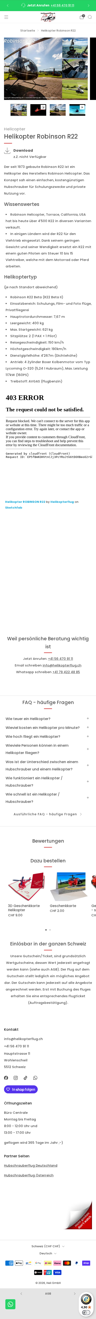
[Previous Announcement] (7, 5)
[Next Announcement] (88, 5)
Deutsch (46, 1253)
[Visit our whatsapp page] (35, 1078)
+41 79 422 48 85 (66, 672)
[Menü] (6, 17)
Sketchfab (13, 507)
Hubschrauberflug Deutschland (30, 1165)
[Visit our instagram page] (16, 1078)
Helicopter (14, 129)
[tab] (46, 930)
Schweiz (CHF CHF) (45, 1246)
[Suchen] (90, 17)
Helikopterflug (62, 502)
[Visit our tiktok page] (25, 1078)
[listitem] (48, 5)
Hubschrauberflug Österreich (29, 1175)
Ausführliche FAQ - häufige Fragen (45, 814)
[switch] (86, 1312)
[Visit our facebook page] (6, 1078)
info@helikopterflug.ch (62, 665)
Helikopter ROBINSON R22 (25, 502)
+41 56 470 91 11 (62, 5)
